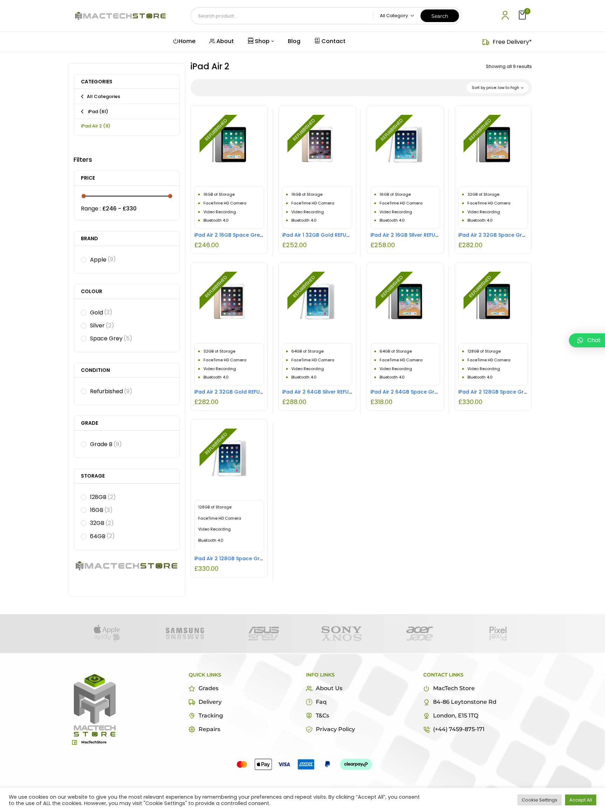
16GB (101, 510)
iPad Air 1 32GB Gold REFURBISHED (324, 234)
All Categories (103, 96)
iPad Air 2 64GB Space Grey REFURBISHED (421, 391)
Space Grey (111, 338)
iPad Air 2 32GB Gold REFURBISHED (237, 391)
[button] (523, 15)
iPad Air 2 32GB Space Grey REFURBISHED (509, 234)
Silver (102, 325)
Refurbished (111, 391)
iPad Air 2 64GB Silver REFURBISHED (325, 391)
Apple (103, 260)
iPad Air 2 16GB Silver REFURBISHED (412, 234)
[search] (439, 15)
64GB (102, 536)
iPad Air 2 (95, 126)
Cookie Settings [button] (539, 800)
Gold (101, 312)
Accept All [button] (580, 800)
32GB (102, 523)
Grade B (106, 444)
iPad (97, 111)
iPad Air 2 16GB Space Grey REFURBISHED (244, 234)
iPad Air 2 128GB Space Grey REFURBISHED (510, 391)
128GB (103, 497)
